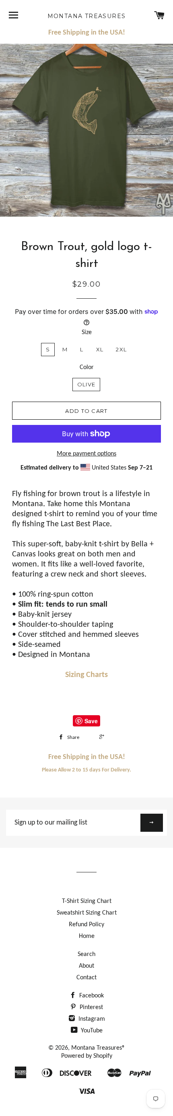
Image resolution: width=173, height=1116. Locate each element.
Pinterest (90, 1007)
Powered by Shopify (86, 1056)
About (86, 966)
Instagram (91, 1019)
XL (100, 349)
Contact (86, 977)
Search (86, 954)
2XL (121, 349)
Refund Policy (86, 924)
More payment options (86, 454)
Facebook (91, 996)
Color (87, 367)
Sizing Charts (86, 675)
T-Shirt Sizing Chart (86, 901)
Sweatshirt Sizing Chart (87, 913)
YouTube (91, 1031)
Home (87, 936)
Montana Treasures (86, 16)
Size (87, 332)
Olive (86, 384)
